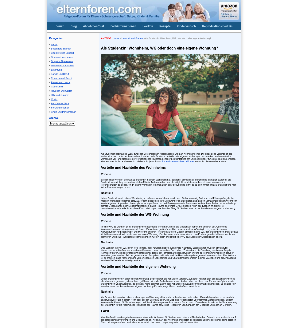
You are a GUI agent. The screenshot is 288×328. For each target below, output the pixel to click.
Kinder (54, 99)
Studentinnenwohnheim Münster (177, 161)
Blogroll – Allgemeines (62, 61)
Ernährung (56, 69)
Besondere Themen (61, 48)
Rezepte (165, 26)
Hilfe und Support (60, 95)
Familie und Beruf (60, 74)
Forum (60, 26)
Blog (74, 26)
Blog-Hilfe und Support (62, 53)
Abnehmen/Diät (93, 26)
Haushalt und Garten (61, 91)
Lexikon (148, 26)
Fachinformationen (123, 26)
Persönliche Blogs (60, 103)
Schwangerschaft (60, 107)
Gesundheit (57, 86)
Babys (54, 44)
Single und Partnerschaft (63, 112)
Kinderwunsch (186, 26)
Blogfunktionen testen (62, 57)
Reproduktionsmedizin (217, 26)
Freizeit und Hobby (60, 82)
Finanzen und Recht (61, 78)
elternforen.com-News (62, 65)
